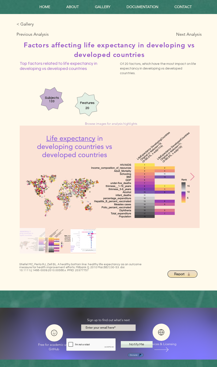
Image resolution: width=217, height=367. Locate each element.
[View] (161, 349)
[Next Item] (192, 177)
